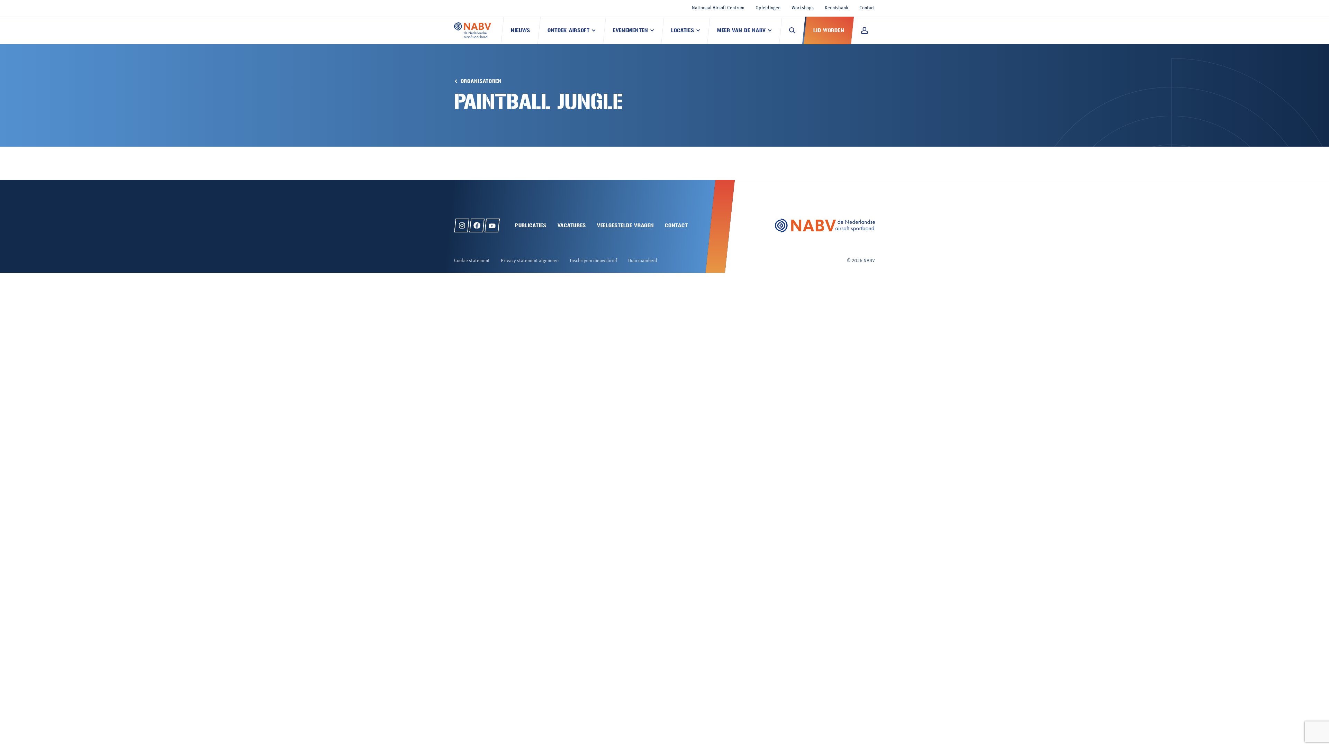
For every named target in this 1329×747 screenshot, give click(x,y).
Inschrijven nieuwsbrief (593, 261)
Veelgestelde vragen (625, 225)
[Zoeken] (792, 30)
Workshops (803, 8)
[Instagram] (461, 225)
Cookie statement (472, 261)
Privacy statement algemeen (530, 261)
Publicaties (530, 225)
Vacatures (572, 225)
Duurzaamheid (642, 261)
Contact (867, 8)
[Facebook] (477, 225)
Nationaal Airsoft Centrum (718, 8)
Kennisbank (836, 8)
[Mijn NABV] (864, 30)
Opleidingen (768, 8)
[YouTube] (492, 225)
